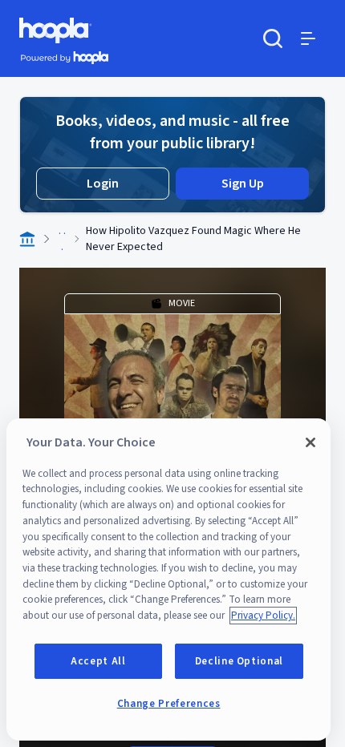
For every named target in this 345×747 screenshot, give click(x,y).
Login (103, 183)
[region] (168, 579)
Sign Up (242, 183)
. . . (62, 239)
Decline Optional (239, 661)
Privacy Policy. (263, 615)
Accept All (98, 661)
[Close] (310, 442)
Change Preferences (169, 704)
